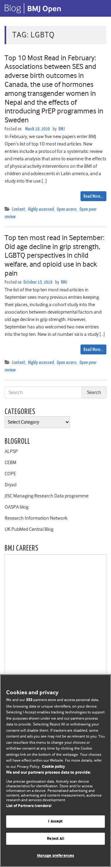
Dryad (10, 485)
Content (18, 209)
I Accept (55, 821)
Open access (67, 209)
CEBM (10, 462)
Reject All (55, 838)
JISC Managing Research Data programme (46, 496)
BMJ (62, 129)
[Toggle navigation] (98, 8)
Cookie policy (53, 766)
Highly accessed (41, 209)
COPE (10, 473)
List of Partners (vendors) (28, 806)
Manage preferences (55, 855)
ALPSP (11, 451)
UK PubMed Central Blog (29, 529)
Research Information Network (36, 518)
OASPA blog (16, 507)
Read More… (93, 196)
